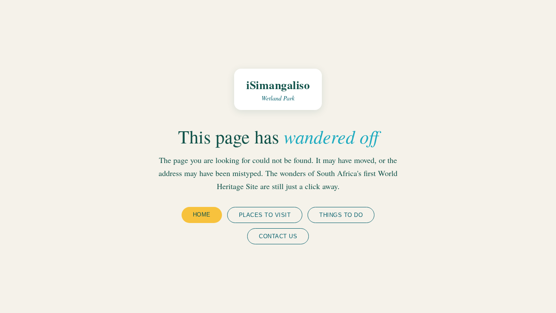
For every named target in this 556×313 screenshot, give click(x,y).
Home (202, 214)
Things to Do (341, 215)
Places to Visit (265, 215)
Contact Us (278, 236)
